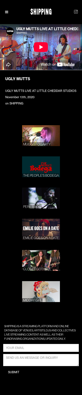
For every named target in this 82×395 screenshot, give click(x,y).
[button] (8, 12)
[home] (41, 12)
